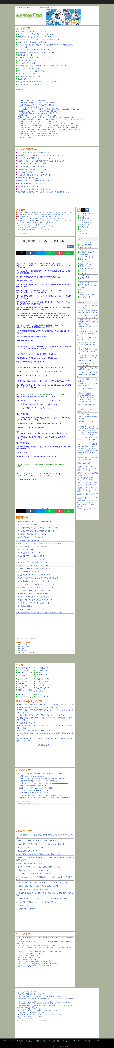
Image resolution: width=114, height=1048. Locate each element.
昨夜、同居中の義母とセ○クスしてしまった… (34, 60)
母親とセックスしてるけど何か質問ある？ (32, 180)
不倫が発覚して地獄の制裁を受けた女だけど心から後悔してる (41, 844)
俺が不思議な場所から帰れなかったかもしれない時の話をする (39, 155)
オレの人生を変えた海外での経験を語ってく (35, 889)
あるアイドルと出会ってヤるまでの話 (31, 164)
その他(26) (39, 694)
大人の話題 (24, 638)
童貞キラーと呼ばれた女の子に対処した (32, 565)
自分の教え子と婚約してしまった (29, 172)
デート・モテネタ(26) (25, 697)
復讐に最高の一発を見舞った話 (28, 178)
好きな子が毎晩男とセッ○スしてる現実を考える (34, 521)
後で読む (38, 1)
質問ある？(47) (23, 681)
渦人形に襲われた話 (26, 723)
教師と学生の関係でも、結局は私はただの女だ (34, 562)
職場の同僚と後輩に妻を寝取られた (30, 540)
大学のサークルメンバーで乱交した (30, 71)
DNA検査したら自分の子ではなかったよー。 (33, 58)
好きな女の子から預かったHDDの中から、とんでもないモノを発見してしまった (87, 432)
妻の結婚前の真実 (24, 606)
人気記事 (46, 1)
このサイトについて (29, 1)
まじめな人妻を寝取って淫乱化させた (31, 183)
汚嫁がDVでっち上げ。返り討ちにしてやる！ (33, 37)
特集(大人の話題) (71, 1)
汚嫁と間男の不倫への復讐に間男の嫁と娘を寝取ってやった (40, 854)
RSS (95, 1)
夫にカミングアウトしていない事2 (30, 556)
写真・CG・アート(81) (88, 259)
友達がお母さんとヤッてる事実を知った (32, 593)
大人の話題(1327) (24, 668)
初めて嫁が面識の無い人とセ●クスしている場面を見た (37, 578)
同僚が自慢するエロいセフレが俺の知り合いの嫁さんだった (39, 612)
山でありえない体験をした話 (28, 68)
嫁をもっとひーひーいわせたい (29, 525)
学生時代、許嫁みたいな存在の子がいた (33, 730)
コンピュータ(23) (42, 697)
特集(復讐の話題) (86, 222)
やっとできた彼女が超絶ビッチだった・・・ (33, 158)
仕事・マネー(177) (24, 676)
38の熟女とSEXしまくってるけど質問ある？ (33, 175)
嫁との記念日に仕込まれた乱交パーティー (32, 581)
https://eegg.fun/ (57, 1046)
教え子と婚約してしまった (28, 851)
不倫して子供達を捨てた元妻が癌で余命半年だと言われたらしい (87, 351)
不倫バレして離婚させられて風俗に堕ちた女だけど (37, 841)
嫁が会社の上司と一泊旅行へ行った (30, 186)
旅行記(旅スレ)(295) (25, 672)
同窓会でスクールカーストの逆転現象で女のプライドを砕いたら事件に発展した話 (87, 322)
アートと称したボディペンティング (30, 559)
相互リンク (84, 233)
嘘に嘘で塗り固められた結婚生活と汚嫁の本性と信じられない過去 (43, 883)
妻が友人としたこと (25, 550)
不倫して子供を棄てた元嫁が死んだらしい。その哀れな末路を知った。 (45, 704)
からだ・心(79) (23, 679)
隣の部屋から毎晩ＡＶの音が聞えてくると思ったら (36, 587)
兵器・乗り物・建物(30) (88, 285)
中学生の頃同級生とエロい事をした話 (31, 546)
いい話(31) (21, 688)
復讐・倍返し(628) (42, 670)
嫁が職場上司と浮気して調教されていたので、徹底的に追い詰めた (41, 66)
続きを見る (46, 745)
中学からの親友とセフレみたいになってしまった (35, 584)
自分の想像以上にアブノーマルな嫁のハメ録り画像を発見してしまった (42, 192)
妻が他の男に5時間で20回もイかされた (31, 537)
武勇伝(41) (21, 683)
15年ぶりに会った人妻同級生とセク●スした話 (34, 600)
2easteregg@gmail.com (65, 1046)
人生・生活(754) (23, 670)
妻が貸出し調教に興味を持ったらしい (31, 534)
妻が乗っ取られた (24, 55)
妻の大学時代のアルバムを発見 (29, 571)
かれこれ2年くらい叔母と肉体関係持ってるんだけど (36, 152)
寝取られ (33, 638)
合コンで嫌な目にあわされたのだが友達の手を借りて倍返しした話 (87, 344)
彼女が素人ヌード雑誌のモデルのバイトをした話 (35, 568)
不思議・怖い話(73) (42, 679)
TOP (20, 1)
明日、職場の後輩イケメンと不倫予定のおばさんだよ (38, 902)
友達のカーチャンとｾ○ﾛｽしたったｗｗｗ (32, 166)
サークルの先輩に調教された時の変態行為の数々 (35, 531)
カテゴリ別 (61, 1)
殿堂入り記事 (84, 218)
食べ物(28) (21, 694)
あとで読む (71, 246)
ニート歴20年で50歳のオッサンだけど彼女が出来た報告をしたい (87, 439)
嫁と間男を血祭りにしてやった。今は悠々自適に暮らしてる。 (39, 39)
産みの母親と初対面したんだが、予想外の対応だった (39, 707)
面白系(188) (40, 672)
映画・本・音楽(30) (42, 688)
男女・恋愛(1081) (42, 668)
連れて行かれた (84, 414)
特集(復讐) (80, 1)
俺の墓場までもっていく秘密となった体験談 (33, 84)
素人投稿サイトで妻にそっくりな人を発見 (32, 31)
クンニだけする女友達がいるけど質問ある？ (33, 189)
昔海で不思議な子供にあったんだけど (31, 169)
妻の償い (21, 79)
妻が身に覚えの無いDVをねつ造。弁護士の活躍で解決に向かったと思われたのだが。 (87, 395)
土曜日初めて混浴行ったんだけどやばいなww (34, 590)
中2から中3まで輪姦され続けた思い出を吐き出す (35, 52)
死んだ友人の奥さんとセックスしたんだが (32, 50)
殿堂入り (53, 1)
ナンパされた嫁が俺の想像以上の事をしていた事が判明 (37, 528)
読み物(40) (39, 683)
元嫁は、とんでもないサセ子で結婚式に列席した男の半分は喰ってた (42, 543)
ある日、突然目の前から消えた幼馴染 (31, 42)
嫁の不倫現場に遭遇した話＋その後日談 (32, 76)
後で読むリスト (85, 229)
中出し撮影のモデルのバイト (28, 553)
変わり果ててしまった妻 (26, 74)
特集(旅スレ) (88, 1)
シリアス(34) (40, 685)
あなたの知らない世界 (26, 63)
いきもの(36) (22, 685)
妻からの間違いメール (26, 905)
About (12, 1041)
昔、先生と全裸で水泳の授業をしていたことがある (35, 34)
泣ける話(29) (40, 691)
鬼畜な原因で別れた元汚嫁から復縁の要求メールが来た (37, 82)
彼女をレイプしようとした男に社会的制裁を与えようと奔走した (40, 161)
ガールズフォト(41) (42, 681)
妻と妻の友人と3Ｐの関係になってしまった (33, 575)
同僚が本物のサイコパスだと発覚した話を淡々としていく (40, 715)
